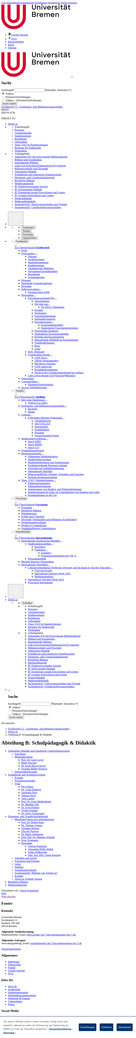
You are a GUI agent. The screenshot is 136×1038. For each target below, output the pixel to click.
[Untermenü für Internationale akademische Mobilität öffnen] (61, 541)
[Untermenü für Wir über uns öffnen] (49, 305)
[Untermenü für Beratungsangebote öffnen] (42, 454)
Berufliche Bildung (25, 180)
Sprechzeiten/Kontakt (26, 771)
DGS (10, 973)
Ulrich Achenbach (28, 890)
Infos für (12, 986)
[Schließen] (16, 245)
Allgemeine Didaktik (25, 171)
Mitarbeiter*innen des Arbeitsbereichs (34, 819)
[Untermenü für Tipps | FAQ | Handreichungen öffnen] (54, 481)
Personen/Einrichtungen (18, 97)
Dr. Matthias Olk (30, 804)
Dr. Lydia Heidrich (31, 789)
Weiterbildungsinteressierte (22, 995)
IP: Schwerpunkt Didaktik (28, 189)
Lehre (18, 864)
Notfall (11, 967)
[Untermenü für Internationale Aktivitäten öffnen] (49, 565)
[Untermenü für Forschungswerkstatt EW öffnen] (55, 299)
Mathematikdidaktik (25, 201)
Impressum (13, 961)
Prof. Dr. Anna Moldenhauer (36, 801)
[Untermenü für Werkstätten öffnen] (35, 296)
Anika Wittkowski (37, 852)
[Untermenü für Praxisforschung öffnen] (52, 322)
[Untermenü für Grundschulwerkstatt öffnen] (51, 355)
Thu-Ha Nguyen (30, 831)
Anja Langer (27, 798)
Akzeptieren (124, 1027)
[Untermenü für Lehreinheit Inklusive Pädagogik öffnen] (63, 418)
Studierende (14, 989)
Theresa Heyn (28, 795)
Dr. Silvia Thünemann (32, 813)
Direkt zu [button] (13, 599)
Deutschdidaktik (23, 198)
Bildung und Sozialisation (28, 159)
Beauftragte (21, 138)
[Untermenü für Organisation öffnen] (36, 254)
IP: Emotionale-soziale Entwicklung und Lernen (40, 192)
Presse (11, 1004)
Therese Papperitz (37, 846)
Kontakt (19, 777)
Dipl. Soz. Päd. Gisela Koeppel (44, 855)
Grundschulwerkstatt (25, 870)
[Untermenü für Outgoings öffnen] (46, 550)
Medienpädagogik (24, 183)
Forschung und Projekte (27, 861)
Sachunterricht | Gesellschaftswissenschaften (38, 207)
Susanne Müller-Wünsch (34, 768)
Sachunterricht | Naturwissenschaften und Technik (41, 204)
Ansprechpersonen (11, 949)
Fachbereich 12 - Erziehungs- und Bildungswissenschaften (32, 106)
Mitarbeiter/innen (24, 756)
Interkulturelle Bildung (26, 162)
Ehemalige (26, 843)
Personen (19, 130)
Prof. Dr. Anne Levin (32, 759)
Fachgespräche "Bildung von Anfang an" (36, 873)
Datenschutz (14, 964)
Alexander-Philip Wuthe (40, 849)
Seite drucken (8, 896)
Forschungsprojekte (25, 780)
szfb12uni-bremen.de (51, 934)
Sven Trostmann (29, 840)
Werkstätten (21, 150)
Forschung (20, 753)
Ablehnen (106, 1027)
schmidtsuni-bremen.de (56, 943)
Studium (19, 867)
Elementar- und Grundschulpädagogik (35, 177)
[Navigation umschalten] (72, 76)
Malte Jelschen (29, 762)
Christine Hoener (30, 828)
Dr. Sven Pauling (30, 807)
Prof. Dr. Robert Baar (32, 822)
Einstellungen (87, 1027)
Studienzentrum (23, 135)
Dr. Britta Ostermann (32, 834)
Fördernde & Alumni (19, 998)
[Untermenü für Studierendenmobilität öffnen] (52, 544)
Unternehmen (15, 1001)
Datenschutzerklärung (60, 1029)
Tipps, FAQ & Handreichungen (31, 144)
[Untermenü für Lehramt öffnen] (31, 415)
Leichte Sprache (16, 970)
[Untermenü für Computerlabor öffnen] (38, 382)
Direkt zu (13, 124)
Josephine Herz (29, 792)
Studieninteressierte (18, 992)
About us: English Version (28, 879)
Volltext (9, 93)
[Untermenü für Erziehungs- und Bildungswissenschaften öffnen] (65, 406)
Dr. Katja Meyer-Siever (33, 765)
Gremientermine (23, 133)
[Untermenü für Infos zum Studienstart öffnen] (46, 400)
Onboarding (21, 141)
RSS (3, 893)
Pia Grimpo (27, 786)
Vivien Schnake (29, 810)
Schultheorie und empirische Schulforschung (38, 174)
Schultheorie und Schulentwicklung (26, 774)
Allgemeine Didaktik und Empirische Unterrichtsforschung (39, 751)
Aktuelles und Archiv (26, 858)
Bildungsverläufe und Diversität (31, 168)
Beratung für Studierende (28, 147)
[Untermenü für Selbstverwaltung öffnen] (40, 290)
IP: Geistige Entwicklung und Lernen (34, 195)
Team (17, 783)
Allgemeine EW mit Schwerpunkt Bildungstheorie (41, 156)
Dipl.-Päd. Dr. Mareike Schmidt (38, 837)
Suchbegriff (7, 90)
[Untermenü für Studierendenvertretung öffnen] (47, 439)
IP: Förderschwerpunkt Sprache (31, 186)
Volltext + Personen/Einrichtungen (23, 100)
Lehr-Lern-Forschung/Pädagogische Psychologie (40, 165)
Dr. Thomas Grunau (31, 825)
